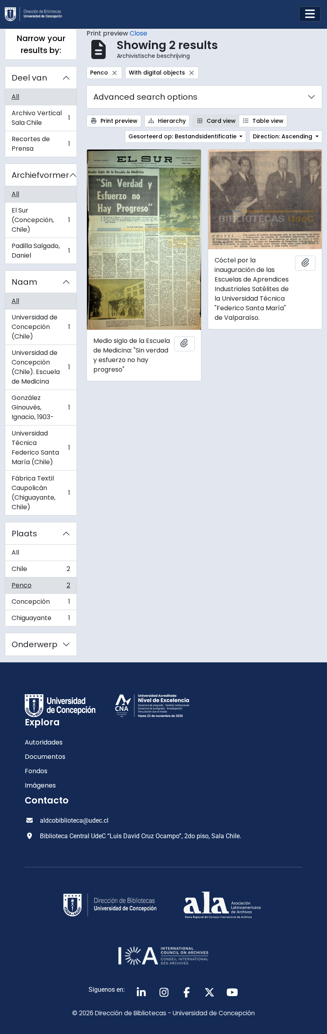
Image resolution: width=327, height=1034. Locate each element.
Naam (24, 282)
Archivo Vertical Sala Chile (40, 117)
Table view (267, 121)
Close (138, 33)
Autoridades (44, 742)
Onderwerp (34, 644)
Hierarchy (171, 121)
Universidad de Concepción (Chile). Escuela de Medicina (40, 367)
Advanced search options (145, 96)
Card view (220, 121)
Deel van (29, 77)
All (15, 96)
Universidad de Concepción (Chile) (40, 327)
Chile (40, 570)
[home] (37, 14)
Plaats (24, 533)
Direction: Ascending (283, 136)
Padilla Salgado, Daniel (40, 250)
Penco (40, 587)
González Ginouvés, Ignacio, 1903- (40, 407)
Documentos (45, 756)
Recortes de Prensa (40, 143)
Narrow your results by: (41, 44)
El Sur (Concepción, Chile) (40, 220)
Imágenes (40, 785)
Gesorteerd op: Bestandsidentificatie (183, 136)
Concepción (40, 603)
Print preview (118, 121)
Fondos (36, 771)
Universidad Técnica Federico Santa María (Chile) (40, 448)
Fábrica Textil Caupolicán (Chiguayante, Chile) (40, 493)
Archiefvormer (40, 175)
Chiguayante (40, 619)
